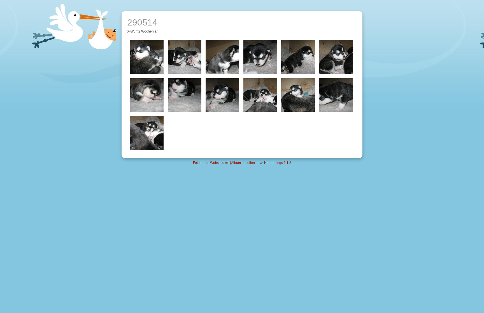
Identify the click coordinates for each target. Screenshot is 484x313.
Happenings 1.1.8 (277, 163)
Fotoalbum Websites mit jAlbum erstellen (224, 163)
